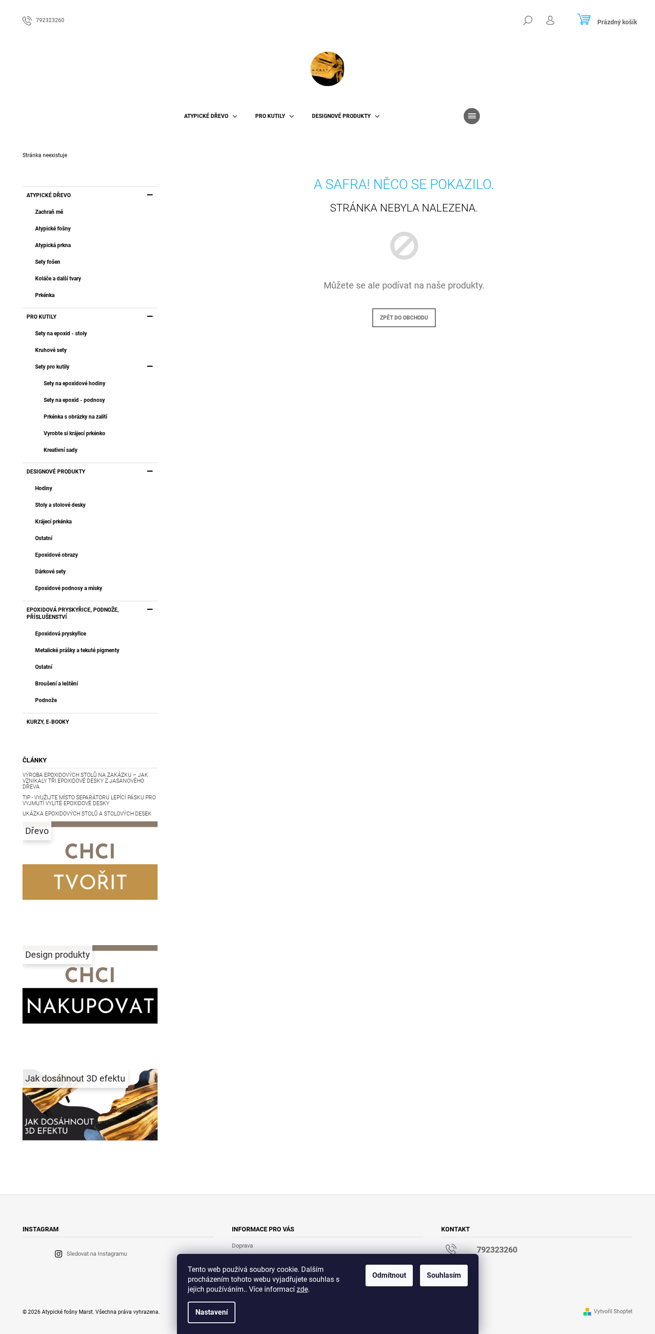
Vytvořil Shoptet (613, 1311)
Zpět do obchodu (404, 318)
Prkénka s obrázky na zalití (75, 417)
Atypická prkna (53, 245)
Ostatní (43, 538)
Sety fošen (47, 262)
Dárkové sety (50, 571)
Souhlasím (444, 1275)
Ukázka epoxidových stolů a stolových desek (87, 814)
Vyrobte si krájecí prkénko (74, 433)
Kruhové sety (51, 350)
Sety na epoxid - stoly (61, 333)
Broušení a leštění (56, 684)
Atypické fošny (53, 228)
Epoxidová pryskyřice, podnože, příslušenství (73, 613)
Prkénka (44, 295)
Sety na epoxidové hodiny (74, 383)
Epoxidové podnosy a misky (68, 588)
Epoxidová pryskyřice (60, 634)
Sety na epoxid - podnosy (74, 400)
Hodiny (43, 488)
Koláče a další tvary (58, 278)
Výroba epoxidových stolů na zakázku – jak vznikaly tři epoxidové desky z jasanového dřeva (85, 781)
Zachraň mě (49, 212)
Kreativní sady (60, 450)
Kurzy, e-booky (48, 722)
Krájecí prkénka (53, 521)
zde (302, 1289)
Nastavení (211, 1312)
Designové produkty (56, 472)
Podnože (46, 700)
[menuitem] (210, 116)
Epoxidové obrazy (56, 555)
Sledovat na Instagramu (97, 1253)
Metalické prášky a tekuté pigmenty (77, 650)
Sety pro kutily (52, 367)
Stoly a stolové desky (60, 505)
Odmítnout (389, 1275)
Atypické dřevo (49, 195)
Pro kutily (41, 317)
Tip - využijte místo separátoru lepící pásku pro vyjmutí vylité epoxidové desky (89, 801)
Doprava (242, 1245)
